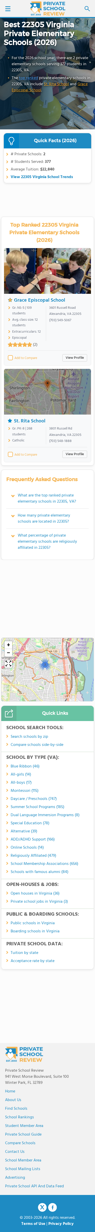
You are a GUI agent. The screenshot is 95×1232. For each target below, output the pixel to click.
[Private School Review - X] (42, 1207)
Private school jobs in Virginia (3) (39, 901)
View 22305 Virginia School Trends (42, 177)
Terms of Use (33, 1224)
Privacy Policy (61, 1224)
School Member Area (23, 1160)
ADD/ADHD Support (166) (33, 839)
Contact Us (15, 1152)
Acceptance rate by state (32, 961)
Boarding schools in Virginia (35, 931)
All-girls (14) (21, 774)
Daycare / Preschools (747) (34, 799)
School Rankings (19, 1117)
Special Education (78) (30, 823)
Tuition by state (24, 953)
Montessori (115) (25, 791)
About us (13, 1100)
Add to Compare (25, 358)
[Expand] (8, 664)
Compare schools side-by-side (37, 745)
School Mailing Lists (22, 1169)
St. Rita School (56, 84)
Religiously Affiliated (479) (33, 855)
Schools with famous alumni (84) (39, 872)
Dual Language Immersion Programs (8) (45, 815)
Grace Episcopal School (39, 300)
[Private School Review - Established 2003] (47, 9)
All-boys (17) (21, 782)
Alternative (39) (24, 831)
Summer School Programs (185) (37, 807)
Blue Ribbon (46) (25, 766)
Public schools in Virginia (33, 923)
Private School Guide (23, 1135)
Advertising (15, 1178)
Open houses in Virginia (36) (35, 893)
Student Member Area (24, 1126)
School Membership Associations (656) (44, 864)
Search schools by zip (29, 736)
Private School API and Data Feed (34, 1186)
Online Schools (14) (27, 847)
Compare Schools (20, 1143)
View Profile (75, 358)
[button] (45, 664)
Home (10, 1091)
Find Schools (16, 1109)
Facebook (52, 1207)
